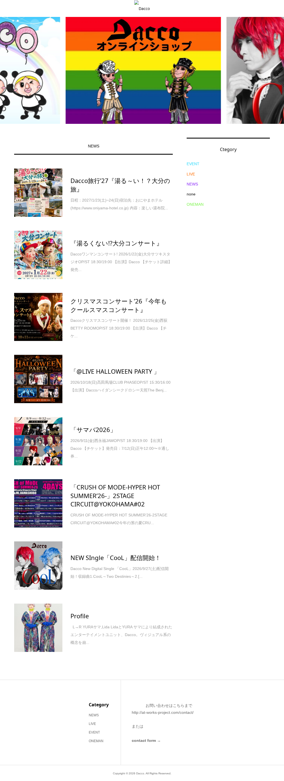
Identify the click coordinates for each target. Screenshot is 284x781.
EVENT (193, 164)
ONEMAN (195, 204)
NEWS (93, 146)
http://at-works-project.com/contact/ (163, 712)
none (191, 194)
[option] (142, 70)
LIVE (191, 174)
